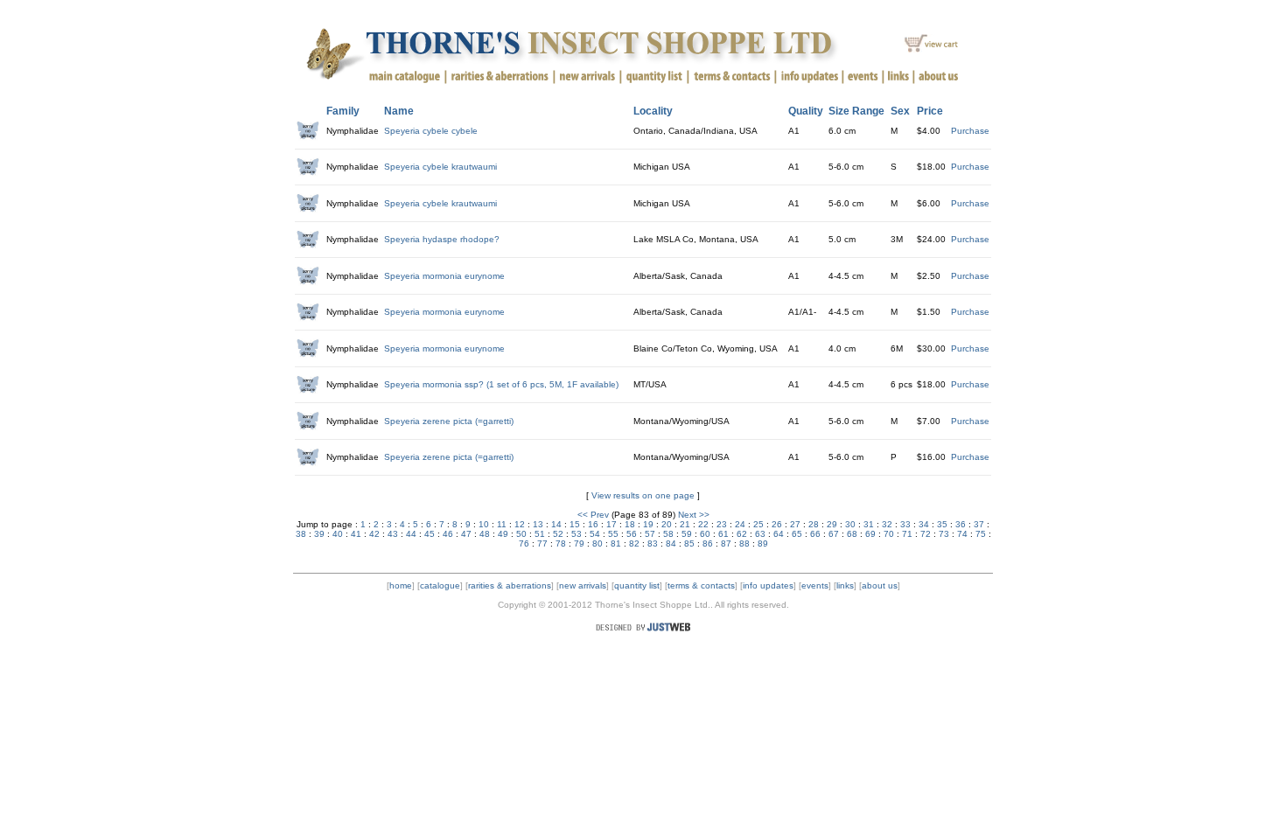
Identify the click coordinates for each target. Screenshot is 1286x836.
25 (758, 524)
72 (925, 534)
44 (411, 534)
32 (887, 524)
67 (833, 534)
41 (356, 534)
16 (593, 524)
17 (611, 524)
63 (760, 534)
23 (721, 524)
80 (597, 543)
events (814, 585)
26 (777, 524)
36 (960, 524)
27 (795, 524)
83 (652, 543)
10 (484, 524)
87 (726, 543)
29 (832, 524)
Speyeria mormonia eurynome (444, 276)
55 (613, 534)
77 (542, 543)
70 (889, 534)
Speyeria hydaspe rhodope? (442, 239)
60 (705, 534)
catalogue (440, 585)
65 (797, 534)
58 (668, 534)
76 (524, 543)
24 (740, 524)
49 (503, 534)
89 (763, 543)
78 (561, 543)
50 (521, 534)
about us (880, 585)
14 (556, 524)
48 (484, 534)
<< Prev (593, 514)
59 (686, 534)
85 (689, 543)
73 (944, 534)
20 (666, 524)
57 (650, 534)
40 (337, 534)
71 (907, 534)
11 (502, 524)
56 (631, 534)
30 (850, 524)
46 (448, 534)
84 (671, 543)
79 (579, 543)
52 (558, 534)
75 (980, 534)
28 (813, 524)
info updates (768, 585)
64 (778, 534)
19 (648, 524)
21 (685, 524)
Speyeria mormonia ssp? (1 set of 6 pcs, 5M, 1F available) (501, 384)
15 (575, 524)
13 (538, 524)
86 (707, 543)
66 (815, 534)
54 (595, 534)
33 (905, 524)
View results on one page (643, 495)
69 (870, 534)
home (400, 585)
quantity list (637, 585)
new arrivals (582, 585)
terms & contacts (701, 585)
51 (540, 534)
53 (576, 534)
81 (616, 543)
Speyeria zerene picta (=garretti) (449, 421)
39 (319, 534)
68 (852, 534)
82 (634, 543)
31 (868, 524)
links (845, 585)
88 (744, 543)
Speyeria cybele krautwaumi (440, 166)
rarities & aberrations (509, 585)
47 (466, 534)
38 (301, 534)
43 (393, 534)
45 (429, 534)
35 (942, 524)
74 (962, 534)
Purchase (970, 131)
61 (723, 534)
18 (630, 524)
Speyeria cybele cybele (431, 131)
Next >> (693, 514)
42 (374, 534)
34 (924, 524)
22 (703, 524)
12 (519, 524)
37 (979, 524)
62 (742, 534)
